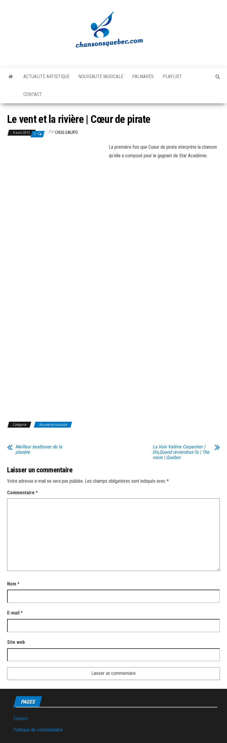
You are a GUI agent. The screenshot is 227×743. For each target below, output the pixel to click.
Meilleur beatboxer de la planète (38, 449)
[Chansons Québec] (11, 77)
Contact (32, 94)
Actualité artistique (46, 76)
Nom (13, 584)
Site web (16, 642)
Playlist (172, 76)
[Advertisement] (56, 186)
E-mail (15, 613)
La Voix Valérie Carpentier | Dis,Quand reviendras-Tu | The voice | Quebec (181, 452)
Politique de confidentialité (38, 730)
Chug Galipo (66, 132)
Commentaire (22, 492)
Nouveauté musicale (100, 76)
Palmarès (143, 76)
